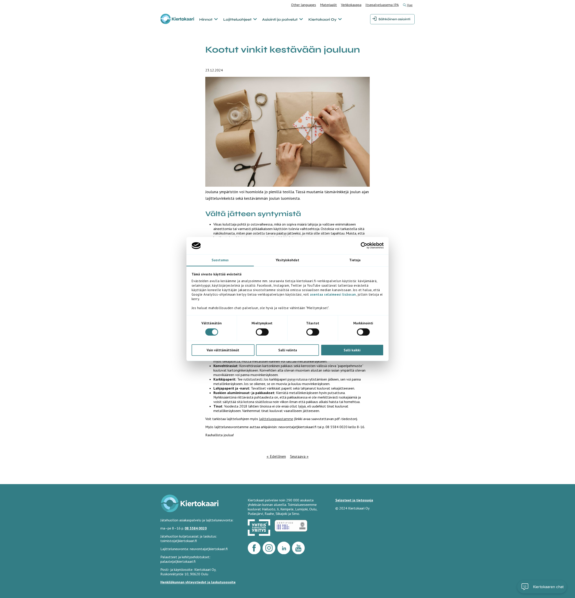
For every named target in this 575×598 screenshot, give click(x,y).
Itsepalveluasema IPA (382, 4)
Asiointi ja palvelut (280, 19)
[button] (542, 587)
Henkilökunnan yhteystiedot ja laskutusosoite (198, 582)
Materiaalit (328, 4)
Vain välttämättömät (223, 350)
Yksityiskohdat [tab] (287, 260)
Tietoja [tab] (355, 260)
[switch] (262, 332)
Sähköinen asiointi (394, 19)
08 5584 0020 (196, 528)
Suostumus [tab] (220, 260)
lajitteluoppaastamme (276, 418)
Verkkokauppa (351, 4)
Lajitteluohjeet (237, 19)
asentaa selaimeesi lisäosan (333, 294)
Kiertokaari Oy (322, 19)
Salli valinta (287, 350)
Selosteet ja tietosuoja (354, 500)
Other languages (303, 4)
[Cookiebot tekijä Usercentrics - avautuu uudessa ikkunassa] (364, 245)
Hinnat (205, 19)
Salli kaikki (352, 350)
